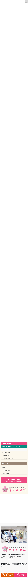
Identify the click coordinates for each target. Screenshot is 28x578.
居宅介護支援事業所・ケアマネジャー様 (11, 446)
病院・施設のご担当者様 (8, 449)
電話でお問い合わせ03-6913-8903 (7, 575)
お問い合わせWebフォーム (20, 575)
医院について (6, 455)
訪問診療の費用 (6, 452)
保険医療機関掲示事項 (8, 458)
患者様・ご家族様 (7, 443)
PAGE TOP (26, 559)
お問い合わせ (6, 473)
